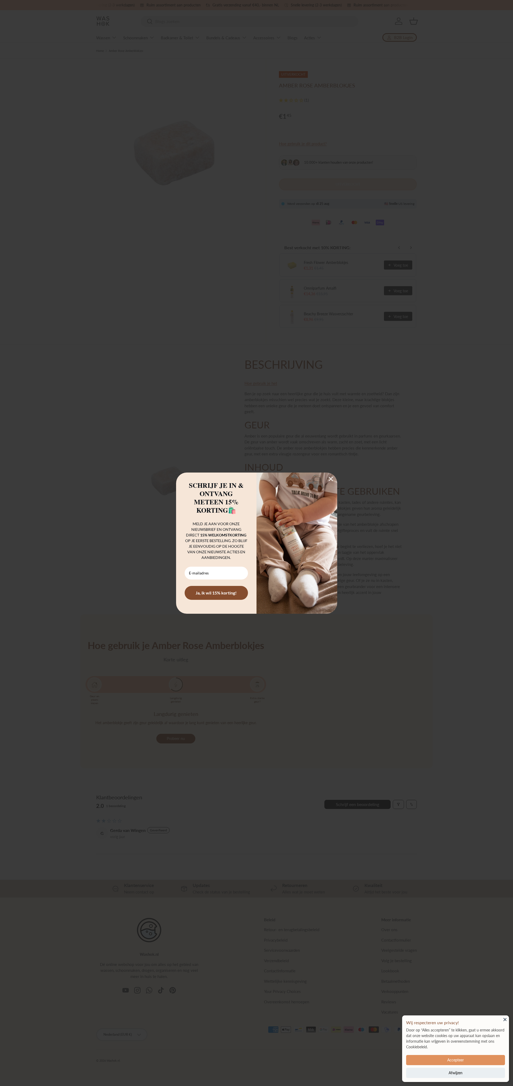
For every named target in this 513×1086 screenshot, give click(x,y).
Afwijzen (456, 1072)
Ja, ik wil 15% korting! (216, 592)
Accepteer (455, 1060)
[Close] (505, 1019)
